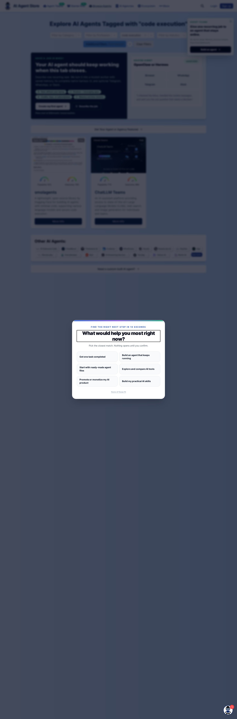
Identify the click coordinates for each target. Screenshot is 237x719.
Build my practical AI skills (136, 381)
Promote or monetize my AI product (94, 381)
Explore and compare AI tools (138, 369)
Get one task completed (92, 356)
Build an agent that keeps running (136, 357)
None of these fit (118, 392)
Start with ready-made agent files (95, 369)
